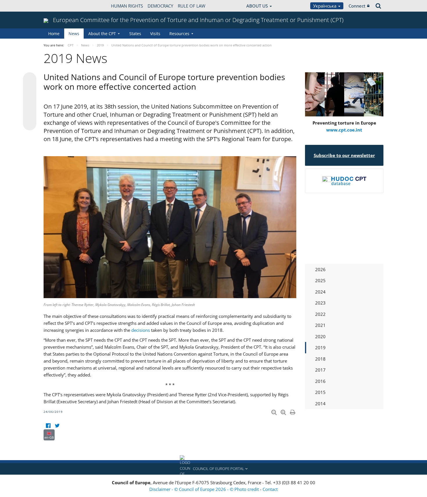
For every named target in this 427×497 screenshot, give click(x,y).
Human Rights (127, 6)
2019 (320, 347)
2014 (320, 403)
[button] (213, 469)
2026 (320, 269)
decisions (140, 330)
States (135, 33)
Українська (325, 6)
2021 (320, 325)
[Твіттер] (57, 425)
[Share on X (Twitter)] (29, 90)
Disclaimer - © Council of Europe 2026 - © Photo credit (204, 489)
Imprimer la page (293, 411)
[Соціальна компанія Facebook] (48, 425)
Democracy (160, 6)
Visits (155, 33)
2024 (320, 292)
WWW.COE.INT (58, 5)
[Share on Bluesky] (29, 79)
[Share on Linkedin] (29, 112)
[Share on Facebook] (29, 101)
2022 (320, 314)
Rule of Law (191, 6)
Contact (270, 489)
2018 (320, 359)
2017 (320, 370)
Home (54, 33)
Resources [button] (179, 33)
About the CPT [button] (102, 33)
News (74, 33)
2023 (320, 303)
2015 (320, 392)
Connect (357, 6)
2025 (320, 280)
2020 (320, 336)
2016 (320, 381)
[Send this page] (29, 123)
